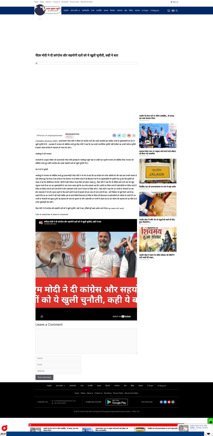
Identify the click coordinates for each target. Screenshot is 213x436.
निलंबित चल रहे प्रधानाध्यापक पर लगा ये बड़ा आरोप (157, 187)
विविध (131, 10)
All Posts (69, 137)
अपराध (106, 10)
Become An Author (87, 2)
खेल (125, 10)
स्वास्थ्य (137, 10)
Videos (42, 2)
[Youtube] (169, 402)
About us (48, 2)
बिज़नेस (112, 10)
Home (36, 2)
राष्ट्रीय (66, 10)
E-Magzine (155, 10)
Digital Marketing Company (121, 411)
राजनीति (99, 10)
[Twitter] (165, 402)
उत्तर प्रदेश (74, 10)
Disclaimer (65, 2)
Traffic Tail (135, 411)
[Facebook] (161, 402)
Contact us (56, 2)
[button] (176, 11)
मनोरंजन (119, 10)
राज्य (92, 10)
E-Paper (145, 10)
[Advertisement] (106, 35)
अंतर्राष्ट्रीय (85, 10)
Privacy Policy (74, 2)
